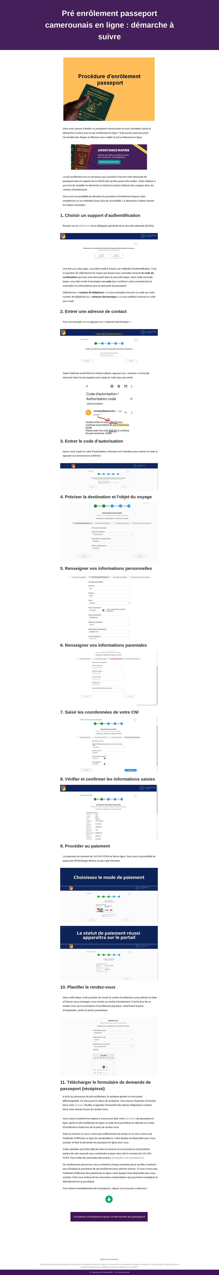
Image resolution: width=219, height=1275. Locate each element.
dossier (79, 1105)
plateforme (84, 225)
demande (130, 1118)
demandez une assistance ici (128, 1157)
